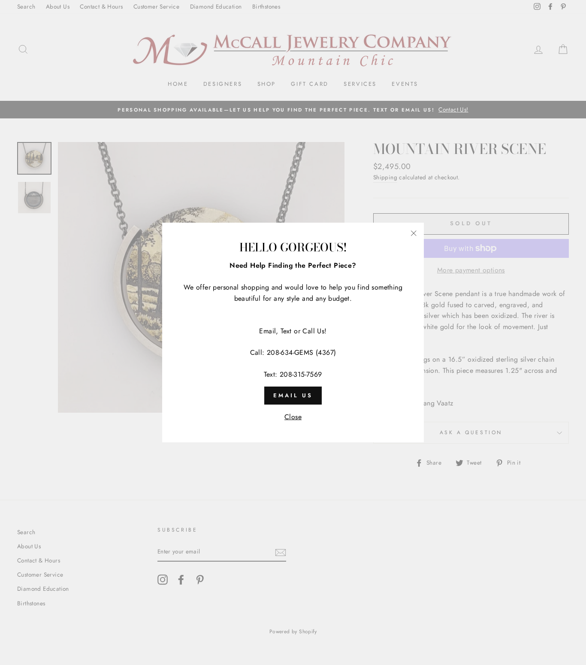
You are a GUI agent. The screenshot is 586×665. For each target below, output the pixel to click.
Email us (292, 395)
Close (293, 417)
